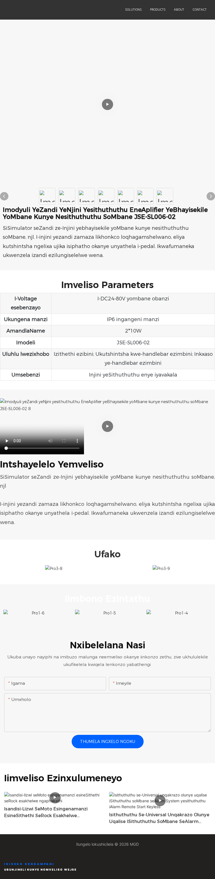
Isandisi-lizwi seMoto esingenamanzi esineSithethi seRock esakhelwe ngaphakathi (46, 812)
